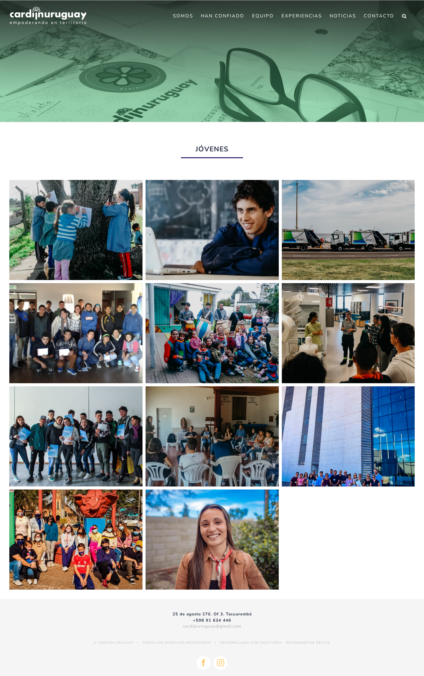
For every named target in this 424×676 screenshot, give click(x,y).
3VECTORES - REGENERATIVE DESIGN (295, 643)
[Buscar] (404, 16)
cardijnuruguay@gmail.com (212, 626)
